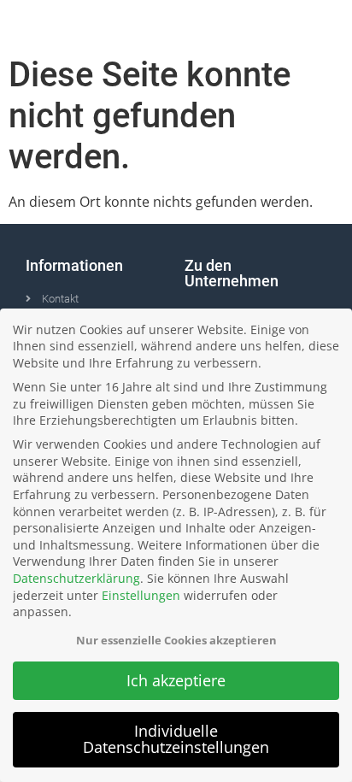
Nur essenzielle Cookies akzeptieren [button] (176, 640)
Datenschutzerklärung (76, 578)
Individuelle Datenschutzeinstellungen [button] (176, 739)
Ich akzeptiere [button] (176, 680)
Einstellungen (141, 595)
